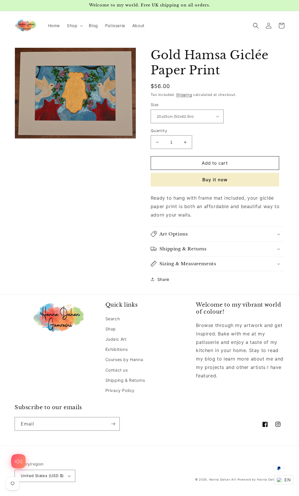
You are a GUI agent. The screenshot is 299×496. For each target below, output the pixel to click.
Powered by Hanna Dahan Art (260, 479)
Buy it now (214, 179)
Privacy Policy (120, 390)
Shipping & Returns (125, 380)
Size (155, 104)
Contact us (116, 369)
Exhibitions (116, 349)
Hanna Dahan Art (223, 479)
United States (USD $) (42, 475)
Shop (110, 328)
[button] (74, 26)
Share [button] (163, 279)
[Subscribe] (113, 424)
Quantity (159, 130)
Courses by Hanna (124, 359)
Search (112, 318)
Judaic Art (116, 339)
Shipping (184, 94)
